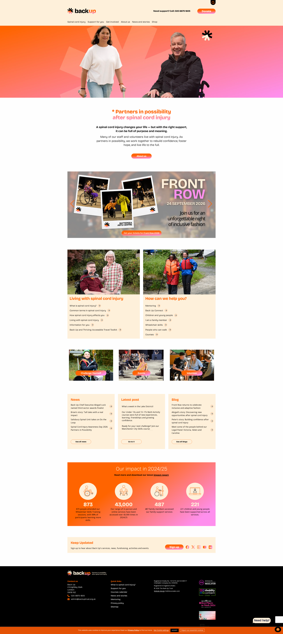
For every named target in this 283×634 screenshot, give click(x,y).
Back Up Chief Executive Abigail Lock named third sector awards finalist (88, 406)
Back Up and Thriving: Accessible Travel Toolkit (93, 329)
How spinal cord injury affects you (87, 315)
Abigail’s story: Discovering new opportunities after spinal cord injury (189, 414)
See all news (81, 442)
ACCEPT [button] (174, 630)
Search (213, 2)
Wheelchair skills (154, 325)
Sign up (174, 547)
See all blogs (181, 442)
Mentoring (150, 305)
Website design (159, 591)
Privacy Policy (133, 630)
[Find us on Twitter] (193, 547)
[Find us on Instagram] (199, 547)
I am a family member (156, 320)
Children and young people (159, 315)
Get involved (112, 21)
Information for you (79, 325)
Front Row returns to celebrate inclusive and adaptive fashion (187, 406)
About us (125, 21)
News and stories (141, 21)
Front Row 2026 (151, 233)
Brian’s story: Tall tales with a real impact (87, 414)
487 (159, 504)
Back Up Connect (154, 310)
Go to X (131, 442)
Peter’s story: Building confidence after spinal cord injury (190, 421)
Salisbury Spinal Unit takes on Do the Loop (88, 421)
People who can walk (156, 329)
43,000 (124, 504)
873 (88, 504)
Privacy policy (117, 603)
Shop (154, 21)
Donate (206, 11)
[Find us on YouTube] (205, 547)
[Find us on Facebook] (187, 547)
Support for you (96, 21)
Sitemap (114, 607)
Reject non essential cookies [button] (192, 630)
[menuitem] (77, 21)
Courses (149, 334)
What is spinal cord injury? (83, 305)
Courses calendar (119, 592)
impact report (161, 475)
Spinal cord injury (76, 21)
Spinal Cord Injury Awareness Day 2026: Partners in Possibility (89, 428)
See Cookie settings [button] (161, 630)
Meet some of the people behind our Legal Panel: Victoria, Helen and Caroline (189, 429)
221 (195, 504)
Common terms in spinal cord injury (88, 310)
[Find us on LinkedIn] (210, 547)
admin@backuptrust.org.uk (83, 599)
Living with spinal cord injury (84, 320)
